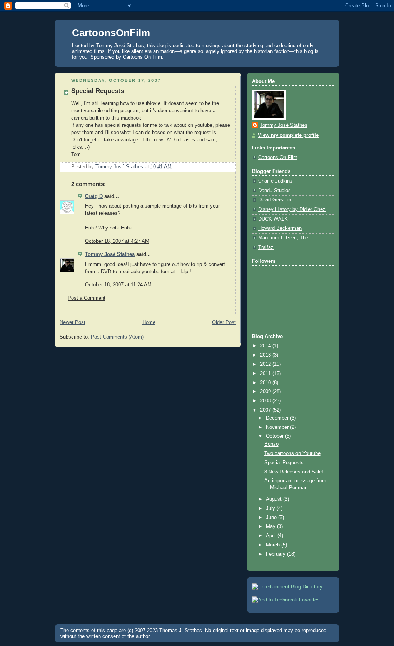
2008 (266, 401)
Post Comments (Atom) (117, 337)
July (271, 508)
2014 (266, 346)
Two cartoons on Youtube (292, 453)
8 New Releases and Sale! (293, 472)
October (275, 436)
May (271, 526)
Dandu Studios (274, 190)
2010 (266, 382)
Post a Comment (86, 298)
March (273, 545)
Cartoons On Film (277, 157)
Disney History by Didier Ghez (292, 209)
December (278, 418)
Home (148, 322)
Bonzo (271, 444)
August (274, 499)
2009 (266, 391)
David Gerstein (274, 200)
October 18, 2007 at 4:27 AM (117, 241)
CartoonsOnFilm (111, 32)
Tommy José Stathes (110, 254)
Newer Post (72, 322)
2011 (266, 373)
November (278, 427)
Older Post (224, 322)
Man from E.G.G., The (283, 238)
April (271, 535)
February (276, 554)
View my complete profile (288, 135)
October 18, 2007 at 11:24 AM (118, 284)
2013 (266, 355)
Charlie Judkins (275, 181)
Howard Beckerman (280, 228)
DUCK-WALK (273, 219)
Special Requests (284, 462)
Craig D (94, 196)
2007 (266, 410)
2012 (266, 364)
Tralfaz (266, 247)
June (272, 517)
